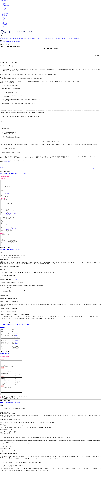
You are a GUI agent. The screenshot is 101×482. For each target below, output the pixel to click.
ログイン (3, 28)
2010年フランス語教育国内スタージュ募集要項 (10, 402)
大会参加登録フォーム (34, 38)
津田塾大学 (17, 335)
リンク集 (55, 38)
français (3, 26)
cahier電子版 (3, 14)
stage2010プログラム (4, 353)
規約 (2, 6)
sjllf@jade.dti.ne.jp (16, 279)
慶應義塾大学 (17, 340)
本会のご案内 (4, 3)
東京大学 (16, 343)
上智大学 (16, 337)
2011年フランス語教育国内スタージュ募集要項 (10, 249)
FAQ (57, 38)
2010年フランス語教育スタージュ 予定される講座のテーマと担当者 (15, 324)
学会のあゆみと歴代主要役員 (6, 5)
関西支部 (3, 17)
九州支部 (3, 19)
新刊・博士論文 (4, 8)
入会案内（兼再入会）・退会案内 (66, 38)
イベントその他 (4, 9)
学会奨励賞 (3, 20)
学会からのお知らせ (21, 38)
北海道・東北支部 (4, 15)
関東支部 (7, 41)
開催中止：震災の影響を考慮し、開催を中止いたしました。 (13, 173)
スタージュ (3, 12)
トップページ (4, 34)
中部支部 (9, 41)
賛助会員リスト (4, 4)
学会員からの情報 (27, 38)
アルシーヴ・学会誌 (5, 13)
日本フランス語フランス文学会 (4, 0)
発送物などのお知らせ (5, 23)
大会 (2, 10)
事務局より (3, 22)
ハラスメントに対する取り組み (75, 38)
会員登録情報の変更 (5, 24)
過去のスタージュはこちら (97, 168)
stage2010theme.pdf (2, 327)
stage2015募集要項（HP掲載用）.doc (8, 161)
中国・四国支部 (4, 18)
